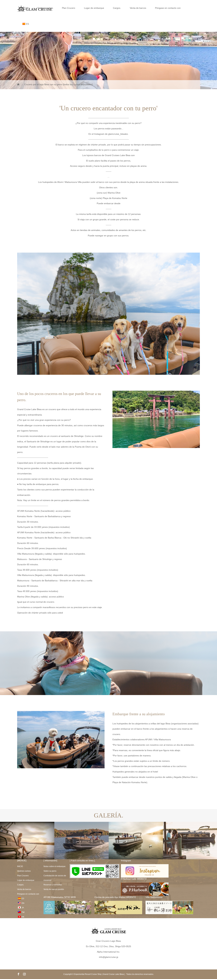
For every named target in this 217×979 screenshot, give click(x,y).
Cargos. (117, 8)
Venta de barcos (138, 8)
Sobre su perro (50, 871)
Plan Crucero (68, 8)
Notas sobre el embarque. (55, 866)
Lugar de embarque (94, 8)
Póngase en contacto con (168, 8)
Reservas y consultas (53, 885)
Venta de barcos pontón (54, 889)
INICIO (25, 8)
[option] (27, 841)
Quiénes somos (45, 8)
